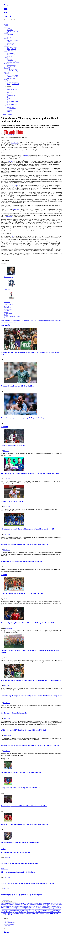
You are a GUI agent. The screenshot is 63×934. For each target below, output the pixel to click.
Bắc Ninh (24, 903)
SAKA (6, 315)
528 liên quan (6, 703)
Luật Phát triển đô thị (32, 903)
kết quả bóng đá (38, 904)
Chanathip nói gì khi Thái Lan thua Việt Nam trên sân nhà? (21, 772)
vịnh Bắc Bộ (56, 912)
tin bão (31, 912)
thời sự (2, 907)
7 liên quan (9, 134)
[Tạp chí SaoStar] (31, 790)
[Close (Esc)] (1, 263)
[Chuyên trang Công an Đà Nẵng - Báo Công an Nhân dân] (31, 655)
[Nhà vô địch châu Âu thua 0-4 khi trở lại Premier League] (31, 836)
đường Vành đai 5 (48, 912)
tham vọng (6, 317)
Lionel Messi (26, 913)
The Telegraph (7, 309)
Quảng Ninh (43, 907)
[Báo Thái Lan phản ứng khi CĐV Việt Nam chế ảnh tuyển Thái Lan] (31, 799)
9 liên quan (7, 599)
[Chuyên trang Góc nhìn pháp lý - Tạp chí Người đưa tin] (31, 886)
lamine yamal (46, 903)
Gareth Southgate (12, 185)
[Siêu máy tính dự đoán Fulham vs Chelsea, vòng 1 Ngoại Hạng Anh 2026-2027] (31, 520)
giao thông (49, 907)
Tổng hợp (6, 932)
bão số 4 (41, 903)
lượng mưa (39, 910)
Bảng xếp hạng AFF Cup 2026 (35, 909)
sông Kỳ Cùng (20, 912)
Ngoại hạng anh (5, 903)
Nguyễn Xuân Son (38, 912)
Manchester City (16, 209)
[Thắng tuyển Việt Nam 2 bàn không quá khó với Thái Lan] (31, 781)
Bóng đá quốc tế (9, 114)
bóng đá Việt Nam (16, 906)
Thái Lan (52, 904)
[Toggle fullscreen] (4, 263)
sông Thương (24, 906)
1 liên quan (7, 657)
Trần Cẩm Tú (4, 912)
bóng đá (26, 155)
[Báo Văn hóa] (31, 476)
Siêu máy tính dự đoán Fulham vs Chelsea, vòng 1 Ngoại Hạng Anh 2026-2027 (27, 529)
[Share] (2, 263)
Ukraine (14, 907)
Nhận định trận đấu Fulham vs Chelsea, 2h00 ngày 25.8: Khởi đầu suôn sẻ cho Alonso (30, 473)
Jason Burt (6, 310)
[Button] (1, 133)
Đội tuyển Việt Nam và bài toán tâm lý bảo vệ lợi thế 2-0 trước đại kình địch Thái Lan (30, 745)
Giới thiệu (6, 921)
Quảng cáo (7, 925)
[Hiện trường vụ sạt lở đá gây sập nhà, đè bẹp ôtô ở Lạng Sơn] (31, 891)
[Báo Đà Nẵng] (31, 683)
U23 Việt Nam (30, 904)
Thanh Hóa (38, 913)
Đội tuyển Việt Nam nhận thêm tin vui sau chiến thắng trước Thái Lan (24, 544)
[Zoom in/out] (5, 263)
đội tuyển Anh (14, 143)
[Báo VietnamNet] (31, 596)
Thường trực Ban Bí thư (23, 907)
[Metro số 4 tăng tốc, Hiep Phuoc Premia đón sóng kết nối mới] (31, 558)
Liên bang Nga (12, 912)
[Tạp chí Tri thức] (31, 388)
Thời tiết (22, 910)
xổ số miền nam (55, 903)
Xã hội (11, 903)
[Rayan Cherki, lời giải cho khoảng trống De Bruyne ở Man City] (31, 404)
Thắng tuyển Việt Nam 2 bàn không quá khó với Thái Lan (21, 787)
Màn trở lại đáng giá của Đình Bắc (12, 501)
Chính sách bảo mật (9, 924)
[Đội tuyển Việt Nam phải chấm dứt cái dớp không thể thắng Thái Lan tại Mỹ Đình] (31, 613)
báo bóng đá (6, 910)
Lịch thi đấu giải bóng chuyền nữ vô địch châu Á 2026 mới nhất (22, 593)
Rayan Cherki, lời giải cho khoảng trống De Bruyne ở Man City (22, 418)
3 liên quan (6, 451)
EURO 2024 (7, 307)
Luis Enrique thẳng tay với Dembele (13, 445)
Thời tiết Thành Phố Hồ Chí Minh (52, 909)
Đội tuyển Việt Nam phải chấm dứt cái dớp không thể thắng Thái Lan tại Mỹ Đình (29, 623)
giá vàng (36, 906)
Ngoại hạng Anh (8, 216)
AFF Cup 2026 (57, 907)
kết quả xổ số (46, 904)
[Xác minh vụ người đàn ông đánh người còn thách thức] (31, 860)
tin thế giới (53, 910)
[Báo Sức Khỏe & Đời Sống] (31, 866)
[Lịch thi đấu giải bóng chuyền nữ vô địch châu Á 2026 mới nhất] (31, 584)
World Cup (7, 302)
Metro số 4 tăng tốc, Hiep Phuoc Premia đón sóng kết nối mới (21, 561)
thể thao (58, 910)
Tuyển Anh (7, 289)
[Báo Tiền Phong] (31, 420)
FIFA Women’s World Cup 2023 (12, 316)
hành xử (6, 312)
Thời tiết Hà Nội (7, 906)
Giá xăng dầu (23, 909)
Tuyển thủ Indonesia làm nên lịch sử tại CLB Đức (17, 386)
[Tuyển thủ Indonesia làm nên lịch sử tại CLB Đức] (31, 373)
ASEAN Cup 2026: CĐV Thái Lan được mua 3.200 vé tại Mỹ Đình (23, 730)
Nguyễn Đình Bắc (14, 910)
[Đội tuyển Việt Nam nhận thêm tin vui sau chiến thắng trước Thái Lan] (31, 541)
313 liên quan (6, 478)
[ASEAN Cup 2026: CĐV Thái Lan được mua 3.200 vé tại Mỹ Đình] (31, 727)
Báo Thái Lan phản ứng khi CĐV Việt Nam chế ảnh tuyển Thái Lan (24, 806)
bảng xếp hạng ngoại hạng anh (15, 913)
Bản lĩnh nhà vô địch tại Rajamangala (14, 713)
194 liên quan (8, 628)
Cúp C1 (17, 909)
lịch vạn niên (7, 904)
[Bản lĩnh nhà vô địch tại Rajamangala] (31, 710)
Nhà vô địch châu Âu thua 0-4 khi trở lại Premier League (20, 842)
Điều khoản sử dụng (9, 922)
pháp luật (31, 906)
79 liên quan (6, 718)
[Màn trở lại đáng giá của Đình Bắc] (31, 492)
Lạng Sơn (57, 904)
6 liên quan (6, 685)
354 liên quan (6, 550)
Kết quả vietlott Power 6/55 (53, 906)
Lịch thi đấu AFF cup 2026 (8, 909)
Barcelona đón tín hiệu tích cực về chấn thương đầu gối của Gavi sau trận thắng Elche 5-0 (31, 680)
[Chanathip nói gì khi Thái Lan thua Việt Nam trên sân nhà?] (31, 765)
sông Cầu (26, 912)
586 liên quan (6, 506)
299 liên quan (4, 869)
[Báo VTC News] (31, 531)
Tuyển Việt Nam (45, 913)
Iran (2, 910)
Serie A (11, 161)
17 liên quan (6, 534)
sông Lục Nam (46, 910)
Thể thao (3, 114)
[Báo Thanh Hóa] (31, 130)
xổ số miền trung (17, 903)
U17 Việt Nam (8, 907)
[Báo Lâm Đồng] (31, 357)
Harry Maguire (8, 313)
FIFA (11, 236)
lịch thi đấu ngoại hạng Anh (18, 904)
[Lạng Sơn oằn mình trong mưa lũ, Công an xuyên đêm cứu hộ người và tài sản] (31, 880)
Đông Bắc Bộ (42, 906)
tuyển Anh (6, 306)
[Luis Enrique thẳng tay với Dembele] (31, 436)
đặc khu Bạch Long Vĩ (30, 910)
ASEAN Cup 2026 (35, 907)
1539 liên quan (7, 735)
